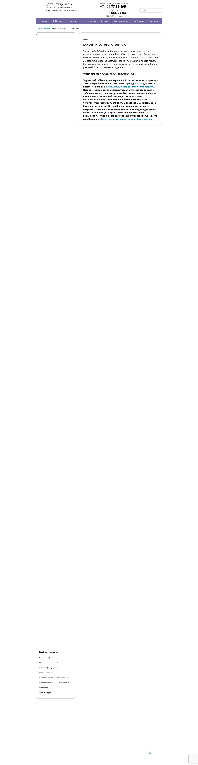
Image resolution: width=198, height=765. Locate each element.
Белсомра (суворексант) (48, 668)
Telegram (157, 5)
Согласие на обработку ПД (55, 747)
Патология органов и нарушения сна (54, 683)
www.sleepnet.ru (54, 738)
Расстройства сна (46, 673)
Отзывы (105, 21)
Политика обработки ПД (55, 745)
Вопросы (47, 28)
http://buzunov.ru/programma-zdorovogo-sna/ (126, 119)
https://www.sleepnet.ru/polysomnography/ (130, 86)
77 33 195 (113, 6)
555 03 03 (113, 12)
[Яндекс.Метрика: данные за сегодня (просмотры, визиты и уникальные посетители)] (155, 754)
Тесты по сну (90, 21)
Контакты (153, 21)
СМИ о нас (138, 21)
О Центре (57, 21)
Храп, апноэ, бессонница (49, 658)
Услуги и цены (121, 21)
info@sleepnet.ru (52, 740)
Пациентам (73, 21)
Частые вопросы (45, 693)
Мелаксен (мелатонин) (48, 663)
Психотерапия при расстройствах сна (54, 678)
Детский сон (44, 688)
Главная (44, 21)
